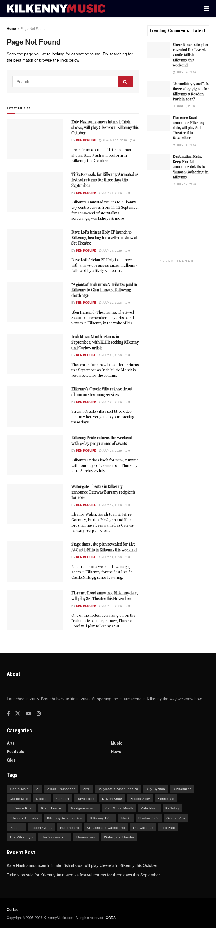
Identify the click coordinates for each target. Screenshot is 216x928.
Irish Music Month (118, 808)
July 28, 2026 (112, 355)
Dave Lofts (85, 798)
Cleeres (42, 798)
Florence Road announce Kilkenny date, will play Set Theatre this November (104, 595)
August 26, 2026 (114, 140)
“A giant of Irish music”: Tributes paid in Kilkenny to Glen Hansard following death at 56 (104, 290)
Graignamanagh (84, 808)
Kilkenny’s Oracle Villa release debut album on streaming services (101, 391)
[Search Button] (125, 81)
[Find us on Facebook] (8, 714)
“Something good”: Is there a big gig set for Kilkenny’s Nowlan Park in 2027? (191, 91)
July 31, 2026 (112, 193)
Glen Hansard (52, 808)
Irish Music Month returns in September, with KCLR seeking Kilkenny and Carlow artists (105, 342)
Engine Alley (140, 798)
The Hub (168, 827)
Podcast (16, 827)
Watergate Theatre (119, 837)
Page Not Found (33, 28)
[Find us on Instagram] (39, 714)
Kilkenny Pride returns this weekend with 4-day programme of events (101, 440)
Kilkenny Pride (102, 818)
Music (116, 743)
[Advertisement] (181, 226)
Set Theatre (69, 827)
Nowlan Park (148, 818)
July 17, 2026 (112, 505)
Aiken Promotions (61, 788)
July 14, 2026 (112, 557)
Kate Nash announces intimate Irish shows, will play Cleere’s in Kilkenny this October (104, 127)
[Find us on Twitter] (17, 713)
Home (11, 28)
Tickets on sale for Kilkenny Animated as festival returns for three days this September (104, 180)
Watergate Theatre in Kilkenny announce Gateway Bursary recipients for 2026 (103, 492)
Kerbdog (172, 808)
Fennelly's (166, 798)
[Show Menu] (206, 8)
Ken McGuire (86, 140)
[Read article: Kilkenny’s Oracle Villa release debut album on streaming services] (35, 406)
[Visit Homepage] (56, 8)
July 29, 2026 (112, 303)
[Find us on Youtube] (28, 714)
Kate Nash (149, 808)
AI (38, 788)
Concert (62, 798)
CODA (111, 917)
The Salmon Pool (54, 837)
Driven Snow (112, 798)
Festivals (15, 751)
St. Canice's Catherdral (106, 827)
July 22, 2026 (112, 402)
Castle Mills (19, 798)
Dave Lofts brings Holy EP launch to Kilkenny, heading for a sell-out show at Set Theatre (104, 237)
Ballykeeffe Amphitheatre (118, 788)
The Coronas (143, 827)
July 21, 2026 (112, 450)
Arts (11, 743)
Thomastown (86, 837)
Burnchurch (182, 788)
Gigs (11, 760)
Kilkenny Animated (24, 818)
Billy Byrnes (155, 788)
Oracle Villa (175, 818)
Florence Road (21, 808)
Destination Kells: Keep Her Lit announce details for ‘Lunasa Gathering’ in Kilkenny (190, 166)
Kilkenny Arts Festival (65, 818)
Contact (13, 909)
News (116, 751)
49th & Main (19, 788)
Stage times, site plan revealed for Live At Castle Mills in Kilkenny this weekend (104, 546)
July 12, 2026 (112, 606)
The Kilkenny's (21, 837)
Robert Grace (41, 827)
